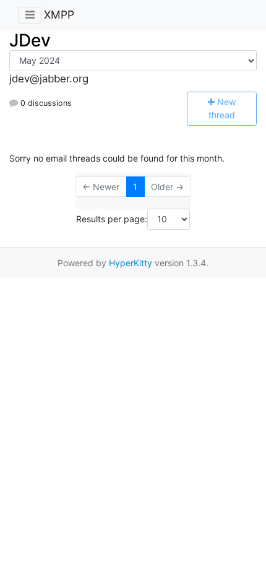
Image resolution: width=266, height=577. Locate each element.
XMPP (59, 14)
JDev (30, 40)
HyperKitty (130, 263)
